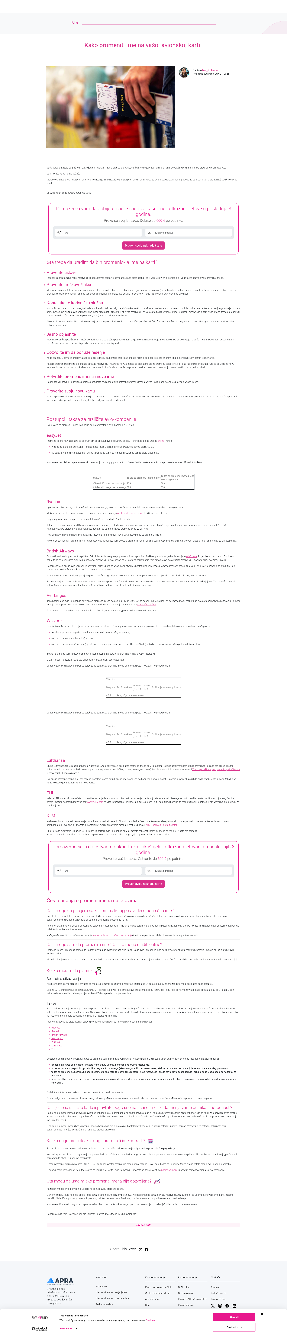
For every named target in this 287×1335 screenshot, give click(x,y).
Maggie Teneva (210, 70)
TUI (53, 1049)
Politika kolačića (186, 1305)
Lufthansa (56, 1045)
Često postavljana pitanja (157, 1293)
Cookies (150, 1320)
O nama (215, 1287)
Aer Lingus (57, 1038)
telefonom (191, 556)
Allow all (234, 1317)
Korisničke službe (146, 604)
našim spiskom (169, 1170)
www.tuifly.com (95, 801)
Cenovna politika (186, 1293)
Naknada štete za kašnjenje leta (111, 1292)
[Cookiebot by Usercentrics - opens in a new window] (40, 1329)
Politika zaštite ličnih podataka (192, 1299)
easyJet (55, 1027)
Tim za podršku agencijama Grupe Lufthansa (216, 769)
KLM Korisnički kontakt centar (161, 825)
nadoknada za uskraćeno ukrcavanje (112, 935)
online (161, 440)
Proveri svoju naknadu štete (143, 245)
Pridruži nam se (218, 1293)
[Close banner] (262, 1314)
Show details (66, 1328)
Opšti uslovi (183, 1287)
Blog (147, 1305)
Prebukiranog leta (104, 1304)
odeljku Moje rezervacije (130, 513)
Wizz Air (55, 1042)
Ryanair (55, 1031)
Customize (232, 1327)
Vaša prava (101, 1286)
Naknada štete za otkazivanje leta (112, 1298)
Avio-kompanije (152, 1299)
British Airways (59, 1034)
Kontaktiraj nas (218, 1299)
